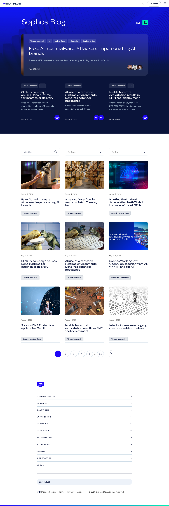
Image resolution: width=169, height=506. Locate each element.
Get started (154, 4)
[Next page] (111, 354)
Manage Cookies (48, 492)
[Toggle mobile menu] (165, 3)
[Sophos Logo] (12, 4)
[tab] (84, 396)
